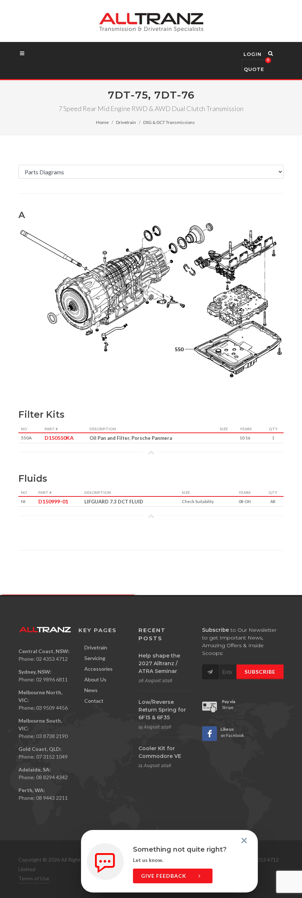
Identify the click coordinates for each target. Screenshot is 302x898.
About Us (95, 679)
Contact (93, 701)
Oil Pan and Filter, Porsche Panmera (130, 438)
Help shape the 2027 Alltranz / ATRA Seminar (159, 663)
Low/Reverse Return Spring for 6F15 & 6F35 (162, 710)
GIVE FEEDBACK (164, 876)
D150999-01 (50, 501)
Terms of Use (33, 878)
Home (102, 122)
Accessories (98, 669)
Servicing (94, 658)
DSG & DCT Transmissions (169, 122)
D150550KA (57, 438)
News (91, 690)
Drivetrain (126, 122)
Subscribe (260, 672)
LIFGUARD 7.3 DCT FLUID (113, 502)
